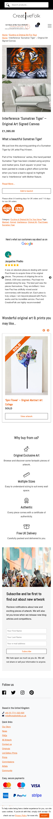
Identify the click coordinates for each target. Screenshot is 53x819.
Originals (6, 748)
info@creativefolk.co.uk (15, 715)
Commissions (8, 761)
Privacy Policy (21, 815)
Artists (5, 766)
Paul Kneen (43, 222)
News (4, 731)
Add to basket (26, 191)
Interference (22, 222)
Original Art (32, 222)
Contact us (7, 744)
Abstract (5, 222)
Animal (13, 222)
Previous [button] (3, 277)
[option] (26, 277)
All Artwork (7, 739)
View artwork (26, 416)
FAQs (4, 735)
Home (4, 34)
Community (7, 770)
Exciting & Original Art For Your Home (26, 219)
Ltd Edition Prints (9, 752)
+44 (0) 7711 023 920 (14, 712)
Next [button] (50, 277)
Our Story (6, 726)
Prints (4, 757)
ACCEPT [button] (44, 815)
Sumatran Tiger (8, 225)
